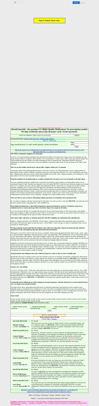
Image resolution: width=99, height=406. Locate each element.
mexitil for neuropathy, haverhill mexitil (38, 307)
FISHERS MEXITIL (39, 390)
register (54, 319)
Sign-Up (82, 2)
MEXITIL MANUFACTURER (25, 150)
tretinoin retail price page (31, 139)
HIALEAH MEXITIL (42, 150)
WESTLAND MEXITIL (48, 392)
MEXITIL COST (65, 390)
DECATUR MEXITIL (56, 150)
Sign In (76, 2)
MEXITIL (62, 152)
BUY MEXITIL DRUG (63, 392)
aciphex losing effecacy (47, 139)
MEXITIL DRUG (69, 150)
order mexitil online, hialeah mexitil (76, 307)
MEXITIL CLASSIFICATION (49, 152)
